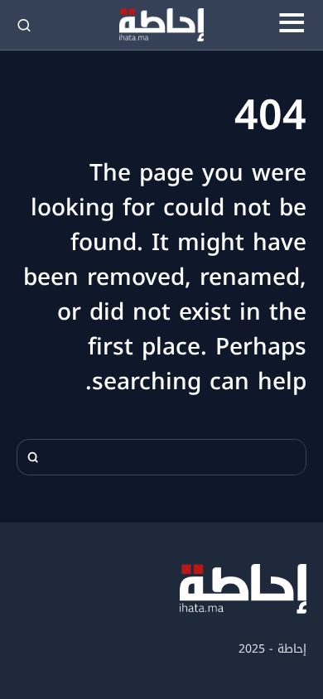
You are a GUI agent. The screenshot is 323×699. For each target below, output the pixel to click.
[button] (291, 24)
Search (33, 457)
